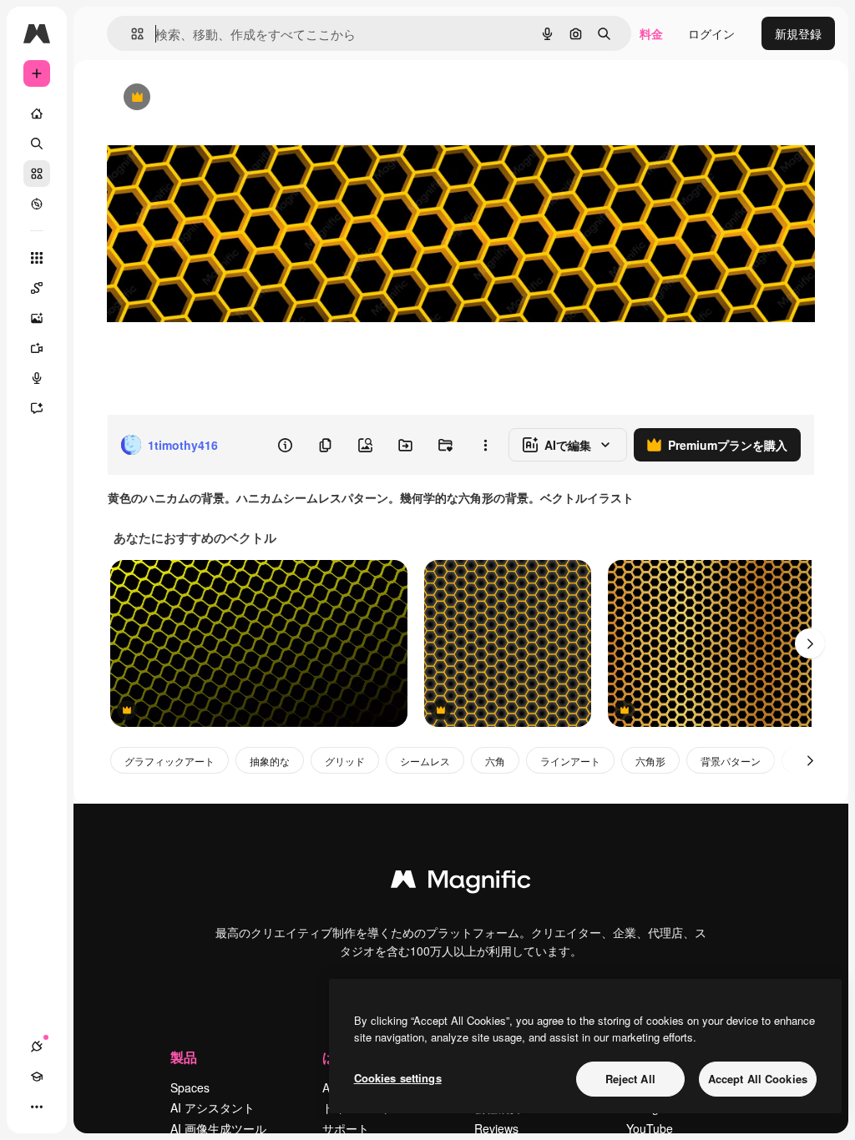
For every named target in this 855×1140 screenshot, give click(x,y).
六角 (495, 761)
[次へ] (810, 643)
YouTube (649, 1128)
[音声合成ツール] (36, 378)
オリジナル (221, 98)
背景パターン (731, 761)
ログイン (711, 33)
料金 (651, 33)
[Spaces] (36, 288)
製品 (183, 1057)
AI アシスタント (212, 1107)
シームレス (425, 761)
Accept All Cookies (757, 1079)
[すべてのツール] (36, 258)
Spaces (190, 1087)
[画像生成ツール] (36, 318)
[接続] (36, 1046)
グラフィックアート (169, 761)
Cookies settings (398, 1078)
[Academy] (36, 1076)
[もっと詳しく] (36, 203)
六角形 (650, 761)
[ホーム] (36, 113)
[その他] (36, 1106)
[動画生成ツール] (36, 348)
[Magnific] (461, 882)
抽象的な (270, 761)
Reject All (630, 1079)
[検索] (36, 143)
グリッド (345, 761)
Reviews (496, 1128)
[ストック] (36, 173)
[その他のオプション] (485, 445)
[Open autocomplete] (131, 34)
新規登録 (798, 33)
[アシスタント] (36, 408)
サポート (345, 1128)
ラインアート (570, 761)
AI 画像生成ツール (218, 1128)
